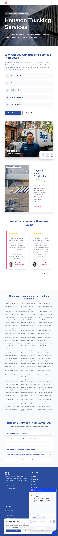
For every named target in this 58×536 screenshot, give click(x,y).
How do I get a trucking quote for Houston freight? (20, 459)
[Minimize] (50, 490)
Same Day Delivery (10, 513)
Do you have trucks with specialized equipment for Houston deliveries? (25, 454)
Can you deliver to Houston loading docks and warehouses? (22, 444)
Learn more (26, 527)
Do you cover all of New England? (38, 517)
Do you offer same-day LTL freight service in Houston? (21, 438)
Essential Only (29, 530)
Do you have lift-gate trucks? (37, 515)
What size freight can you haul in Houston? (18, 433)
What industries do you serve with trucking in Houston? (21, 449)
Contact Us (29, 113)
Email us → (48, 528)
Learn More (37, 206)
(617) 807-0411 (40, 528)
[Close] (53, 490)
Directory (33, 484)
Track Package (35, 482)
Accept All (14, 530)
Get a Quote (12, 113)
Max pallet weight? (49, 515)
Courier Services (9, 510)
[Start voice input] (50, 521)
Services (33, 476)
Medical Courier (9, 515)
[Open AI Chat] (54, 533)
